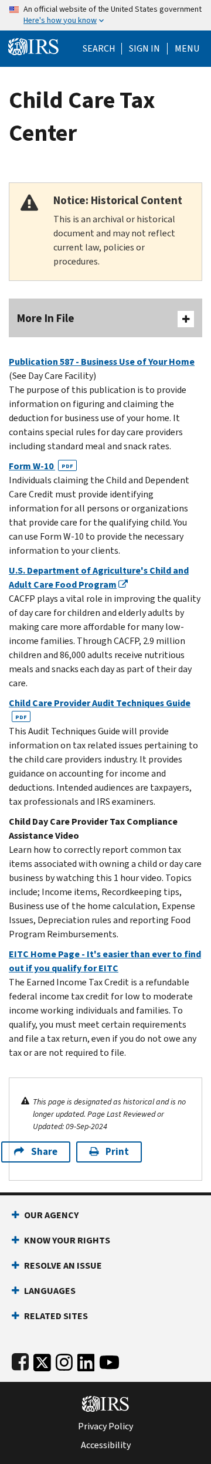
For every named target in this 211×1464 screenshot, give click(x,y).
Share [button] (44, 1151)
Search (99, 49)
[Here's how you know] (105, 15)
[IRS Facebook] (20, 1360)
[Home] (33, 45)
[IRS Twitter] (42, 1360)
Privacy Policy (105, 1426)
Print (117, 1151)
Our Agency (51, 1215)
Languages (50, 1291)
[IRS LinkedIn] (86, 1360)
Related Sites (56, 1316)
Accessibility (106, 1445)
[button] (144, 49)
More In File (45, 318)
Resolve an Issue (63, 1265)
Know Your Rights (67, 1240)
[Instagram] (64, 1360)
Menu (187, 49)
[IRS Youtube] (109, 1360)
